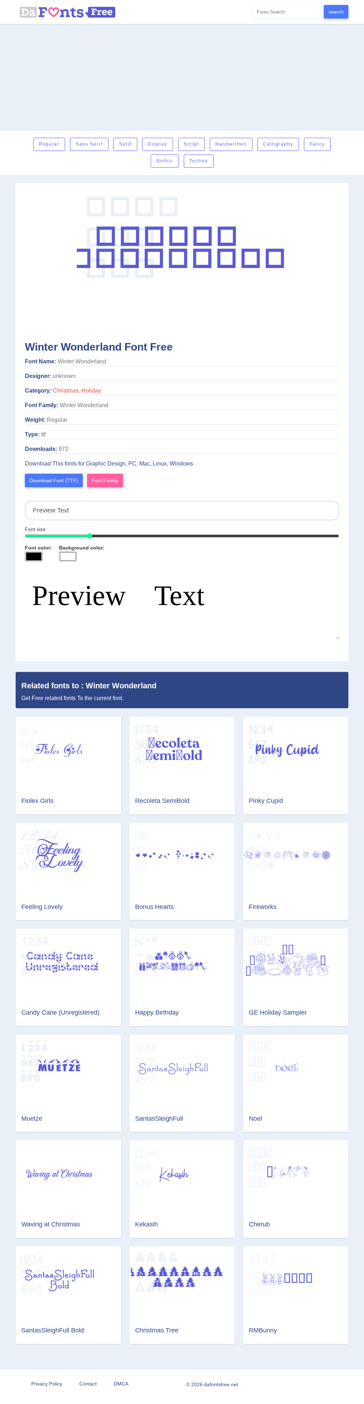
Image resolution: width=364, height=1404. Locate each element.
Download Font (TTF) (54, 480)
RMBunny (263, 1330)
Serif (125, 144)
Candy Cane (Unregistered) (60, 1012)
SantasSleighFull (159, 1118)
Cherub (259, 1224)
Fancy (317, 144)
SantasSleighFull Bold (52, 1330)
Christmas (66, 391)
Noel (255, 1118)
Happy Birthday (157, 1012)
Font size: (36, 529)
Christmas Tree (156, 1330)
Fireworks (263, 906)
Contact (88, 1384)
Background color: (82, 548)
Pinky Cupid (266, 800)
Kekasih (146, 1224)
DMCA (121, 1384)
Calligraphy (278, 144)
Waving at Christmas (50, 1224)
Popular (49, 144)
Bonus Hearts (154, 906)
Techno (198, 160)
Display (157, 144)
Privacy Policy (46, 1384)
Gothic (164, 160)
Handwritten (231, 144)
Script (191, 144)
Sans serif (89, 144)
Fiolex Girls (37, 800)
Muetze (31, 1118)
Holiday (91, 391)
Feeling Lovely (42, 906)
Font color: (38, 548)
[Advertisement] (182, 77)
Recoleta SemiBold (162, 800)
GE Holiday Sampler (278, 1012)
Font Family (105, 480)
